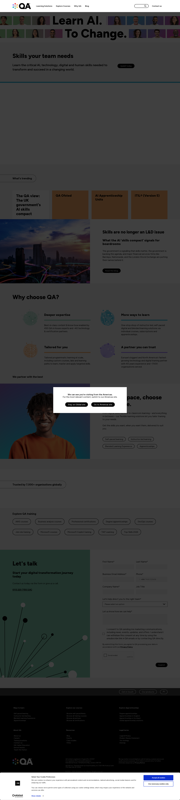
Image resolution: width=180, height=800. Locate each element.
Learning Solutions (44, 6)
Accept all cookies (158, 778)
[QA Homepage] (21, 6)
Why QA (77, 6)
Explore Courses (63, 6)
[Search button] (145, 6)
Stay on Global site (76, 404)
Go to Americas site (103, 404)
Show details (36, 796)
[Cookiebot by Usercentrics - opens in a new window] (18, 795)
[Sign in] (166, 6)
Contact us (157, 6)
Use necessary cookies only (158, 784)
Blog (87, 6)
